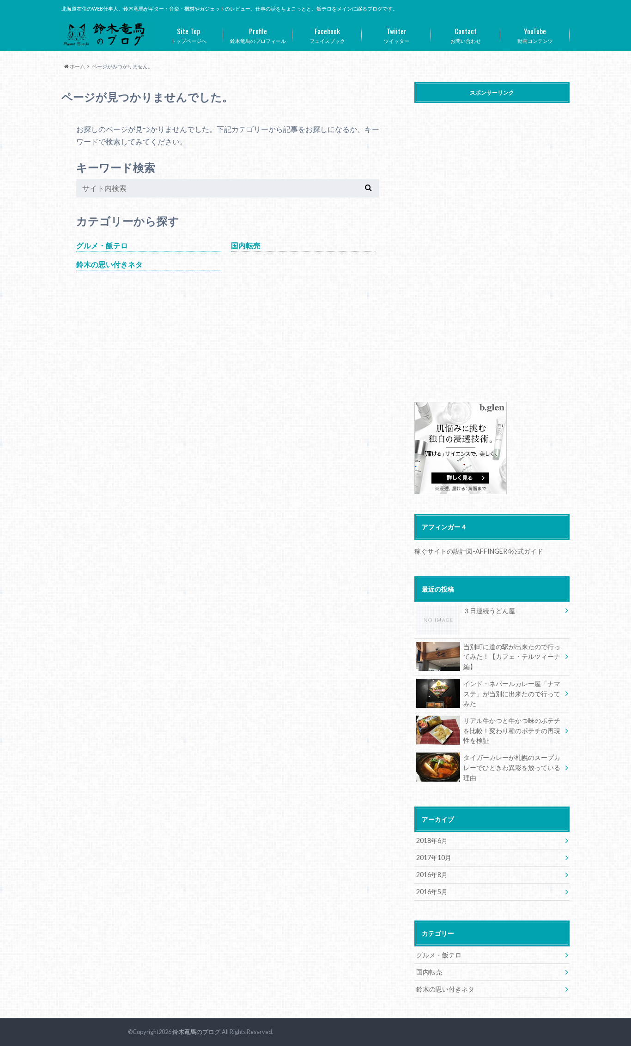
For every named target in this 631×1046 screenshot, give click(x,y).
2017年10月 (433, 857)
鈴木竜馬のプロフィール (258, 34)
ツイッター (396, 34)
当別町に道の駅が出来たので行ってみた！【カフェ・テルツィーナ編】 (511, 656)
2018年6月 (432, 840)
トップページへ (188, 34)
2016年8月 (432, 875)
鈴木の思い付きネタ (109, 264)
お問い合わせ (465, 34)
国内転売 (246, 245)
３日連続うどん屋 (489, 611)
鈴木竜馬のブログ (196, 1031)
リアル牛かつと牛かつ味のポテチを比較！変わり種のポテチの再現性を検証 (511, 730)
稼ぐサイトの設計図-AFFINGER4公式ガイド (478, 551)
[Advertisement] (492, 245)
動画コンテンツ (535, 34)
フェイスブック (327, 34)
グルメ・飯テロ (102, 245)
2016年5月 (432, 892)
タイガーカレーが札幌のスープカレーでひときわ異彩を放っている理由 (511, 767)
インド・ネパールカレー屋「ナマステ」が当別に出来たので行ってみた (511, 693)
